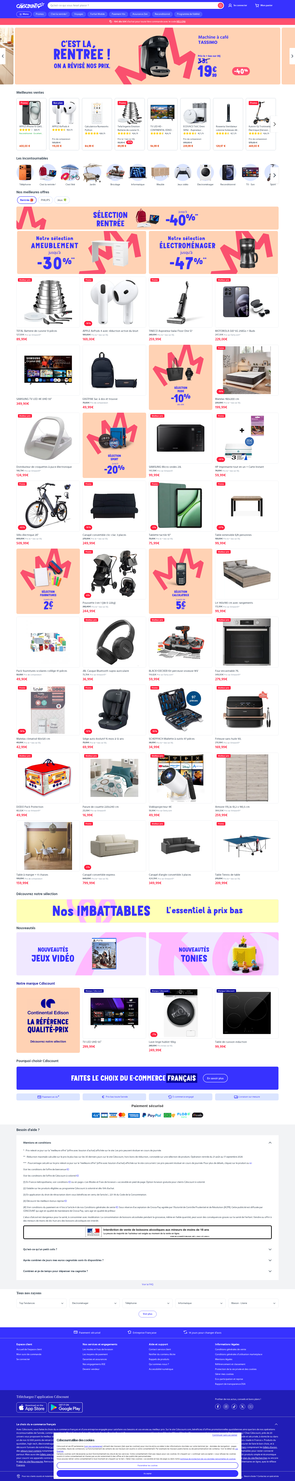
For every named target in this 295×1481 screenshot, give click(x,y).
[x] (242, 1406)
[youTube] (250, 1406)
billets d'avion (270, 1447)
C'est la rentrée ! (59, 14)
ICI (68, 1169)
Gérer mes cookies (224, 1374)
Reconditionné (162, 14)
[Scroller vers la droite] (274, 124)
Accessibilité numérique (161, 1369)
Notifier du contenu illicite (162, 1354)
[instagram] (226, 1406)
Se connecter (23, 1359)
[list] (147, 124)
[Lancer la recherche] (220, 5)
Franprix (20, 1465)
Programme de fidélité (188, 14)
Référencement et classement (230, 1364)
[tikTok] (234, 1406)
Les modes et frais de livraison (98, 1349)
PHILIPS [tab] (45, 200)
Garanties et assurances (95, 1359)
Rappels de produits (159, 1359)
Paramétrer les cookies (148, 1465)
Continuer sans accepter (224, 1435)
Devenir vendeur (91, 1369)
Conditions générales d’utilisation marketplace (238, 1354)
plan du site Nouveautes (31, 1462)
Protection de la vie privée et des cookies (236, 1369)
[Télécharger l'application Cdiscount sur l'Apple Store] (31, 1407)
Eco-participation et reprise (229, 1379)
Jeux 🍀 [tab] (62, 200)
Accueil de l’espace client (29, 1349)
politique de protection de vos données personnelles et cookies (208, 1459)
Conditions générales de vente (230, 1349)
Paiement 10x (118, 14)
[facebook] (218, 1406)
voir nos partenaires (93, 1446)
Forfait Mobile (97, 14)
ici (251, 1163)
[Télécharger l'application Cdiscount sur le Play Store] (65, 1407)
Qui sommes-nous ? (159, 1364)
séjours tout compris (30, 1451)
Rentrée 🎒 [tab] (26, 200)
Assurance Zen (140, 14)
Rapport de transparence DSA (230, 1384)
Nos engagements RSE (94, 1364)
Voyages (78, 14)
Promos (40, 14)
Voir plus (147, 1314)
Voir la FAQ (147, 1284)
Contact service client (160, 1349)
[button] (20, 175)
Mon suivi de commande (28, 1354)
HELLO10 (181, 21)
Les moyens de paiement (95, 1354)
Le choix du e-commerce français (36, 1424)
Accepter (148, 1473)
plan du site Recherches (255, 1458)
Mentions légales (223, 1359)
